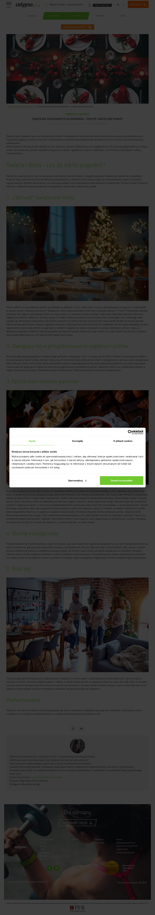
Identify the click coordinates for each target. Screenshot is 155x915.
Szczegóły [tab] (77, 441)
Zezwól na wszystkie (121, 480)
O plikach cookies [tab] (122, 441)
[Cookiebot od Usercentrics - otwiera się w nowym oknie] (130, 432)
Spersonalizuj (75, 480)
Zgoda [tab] (32, 441)
